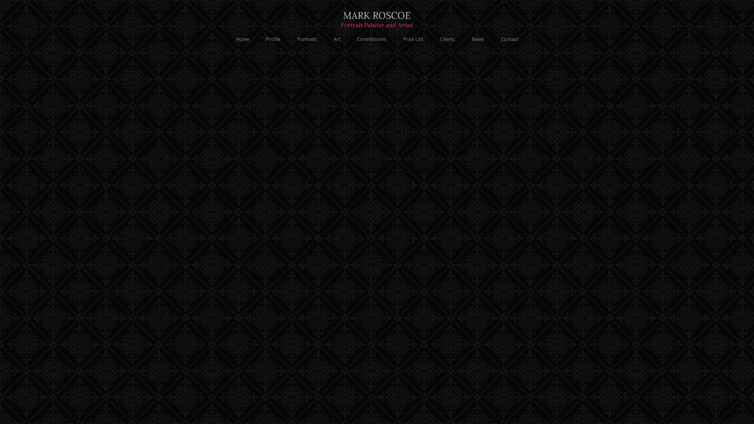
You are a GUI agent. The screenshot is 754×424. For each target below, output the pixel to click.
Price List (413, 39)
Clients (447, 39)
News (478, 39)
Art (337, 39)
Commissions (371, 39)
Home (242, 39)
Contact (509, 39)
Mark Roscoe (377, 19)
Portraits (307, 39)
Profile (273, 39)
